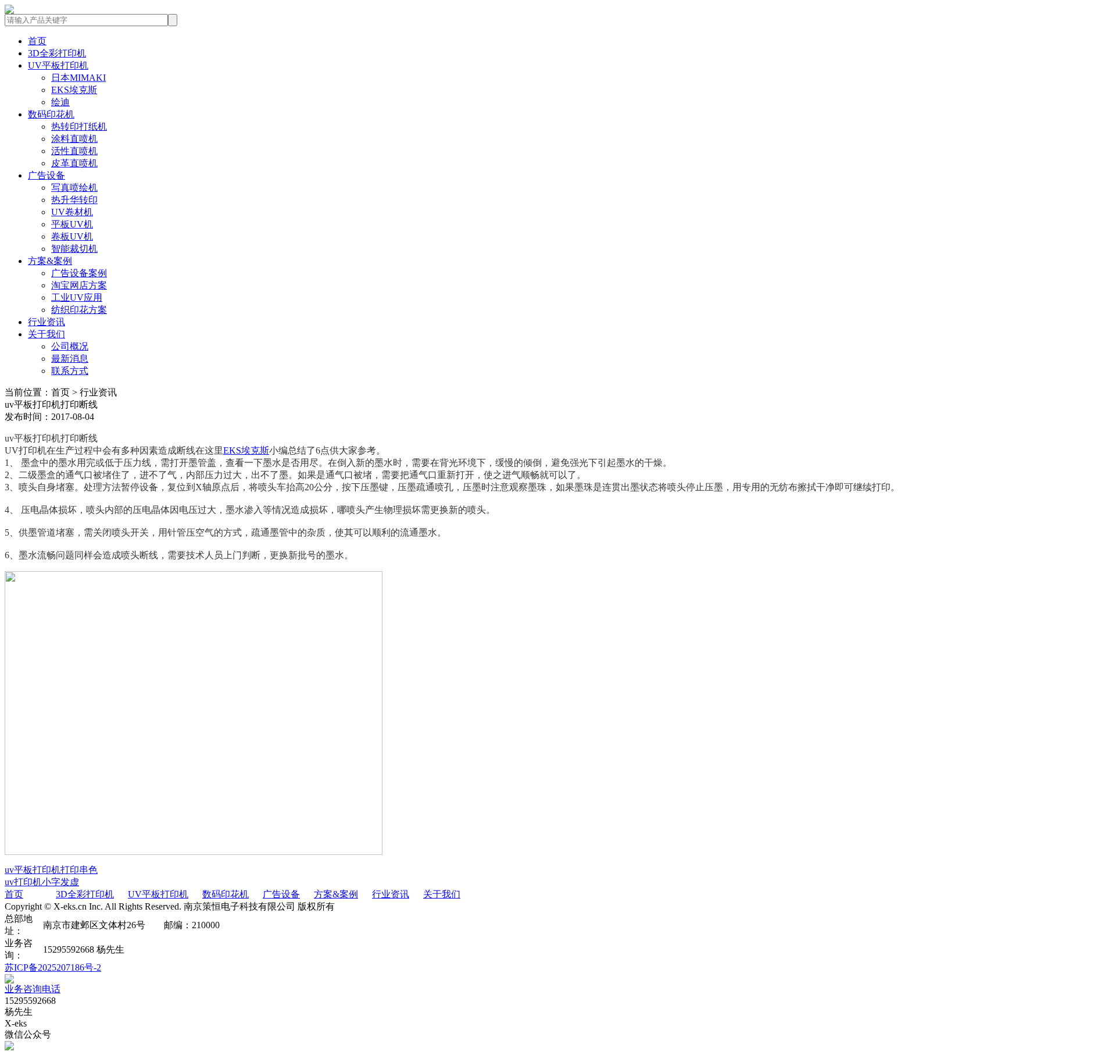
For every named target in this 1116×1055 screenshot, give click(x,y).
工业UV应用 (76, 297)
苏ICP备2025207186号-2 (53, 967)
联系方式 (69, 371)
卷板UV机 (72, 236)
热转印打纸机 (79, 126)
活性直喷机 (74, 151)
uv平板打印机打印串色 (51, 870)
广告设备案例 (79, 273)
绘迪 (60, 102)
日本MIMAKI (78, 78)
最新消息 (69, 358)
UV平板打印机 (58, 65)
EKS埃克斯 (74, 90)
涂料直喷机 (74, 139)
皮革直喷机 (74, 163)
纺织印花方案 (79, 310)
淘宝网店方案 (79, 285)
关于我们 (46, 334)
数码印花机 (51, 114)
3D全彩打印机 (57, 53)
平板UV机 (72, 224)
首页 (37, 41)
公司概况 (69, 346)
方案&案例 (50, 261)
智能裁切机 (74, 249)
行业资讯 (46, 322)
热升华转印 (74, 200)
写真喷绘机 (74, 188)
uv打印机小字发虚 (42, 882)
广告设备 (46, 175)
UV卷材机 (72, 212)
